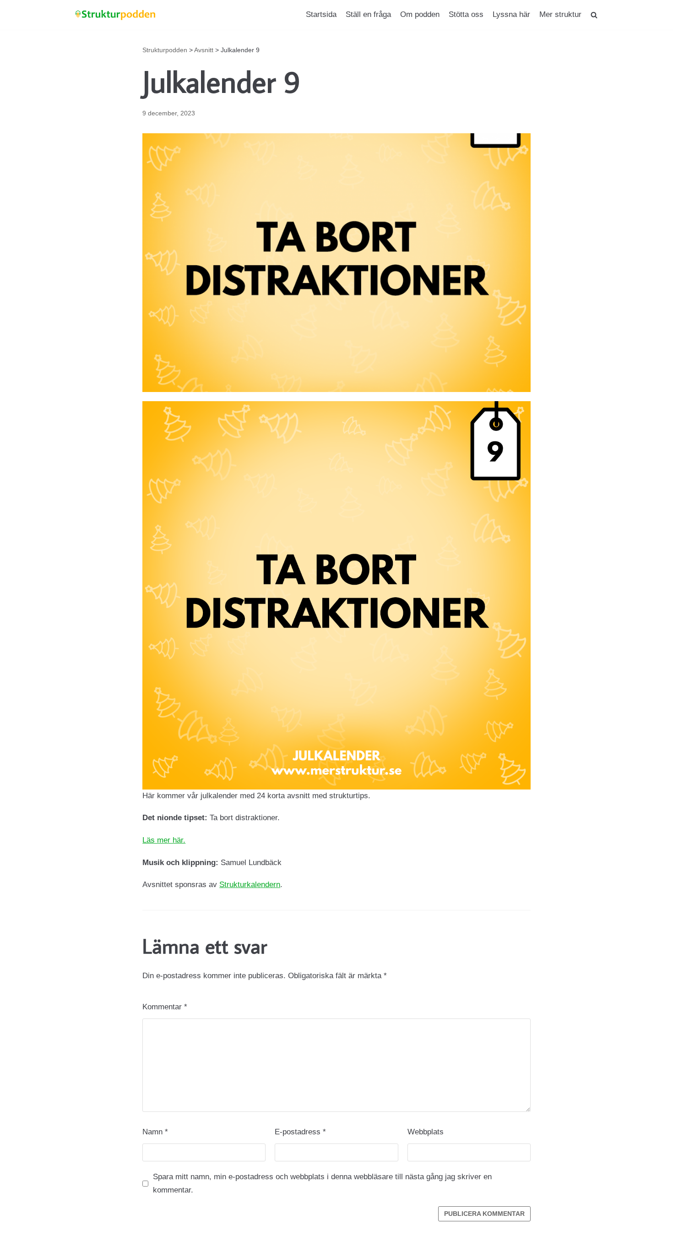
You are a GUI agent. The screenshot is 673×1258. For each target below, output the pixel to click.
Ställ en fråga (368, 14)
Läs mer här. (163, 840)
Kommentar (164, 1006)
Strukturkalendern (249, 884)
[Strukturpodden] (116, 15)
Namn (155, 1131)
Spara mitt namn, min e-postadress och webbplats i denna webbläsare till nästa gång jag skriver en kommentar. (322, 1183)
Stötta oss (466, 14)
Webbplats (425, 1131)
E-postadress (300, 1131)
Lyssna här (511, 14)
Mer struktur (560, 14)
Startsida (321, 14)
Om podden (420, 14)
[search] (594, 15)
